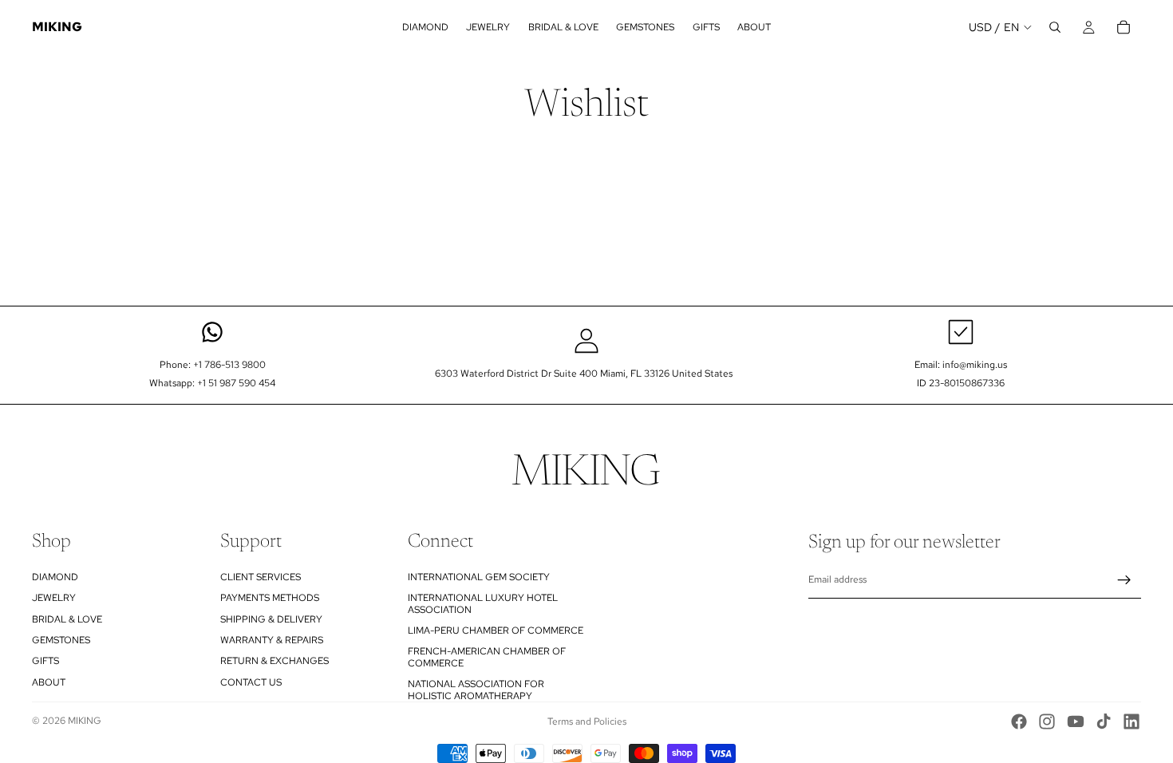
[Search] (1054, 27)
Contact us (251, 682)
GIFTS (45, 660)
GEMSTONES (61, 640)
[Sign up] (1124, 580)
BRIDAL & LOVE (67, 619)
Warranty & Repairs (271, 640)
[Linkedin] (1131, 721)
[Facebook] (1019, 721)
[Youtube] (1075, 721)
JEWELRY (54, 597)
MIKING (84, 720)
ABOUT (48, 682)
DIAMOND (55, 577)
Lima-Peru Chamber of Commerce (495, 630)
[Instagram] (1046, 721)
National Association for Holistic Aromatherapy (476, 690)
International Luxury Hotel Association (483, 603)
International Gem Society (479, 577)
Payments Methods (269, 597)
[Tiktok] (1103, 721)
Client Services (260, 577)
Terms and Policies (586, 721)
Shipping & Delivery (271, 619)
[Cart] (1123, 27)
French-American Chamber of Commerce (487, 657)
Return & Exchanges (274, 660)
